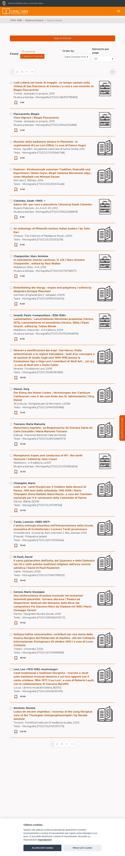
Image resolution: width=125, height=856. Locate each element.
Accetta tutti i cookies (42, 848)
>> (32, 71)
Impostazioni (45, 839)
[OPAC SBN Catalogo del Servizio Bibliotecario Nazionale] (6, 11)
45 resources (28, 51)
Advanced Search (34, 20)
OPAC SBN (16, 20)
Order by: (68, 51)
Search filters (62, 38)
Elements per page (100, 51)
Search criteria (122, 428)
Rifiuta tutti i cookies (82, 848)
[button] (112, 71)
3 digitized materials (32, 56)
